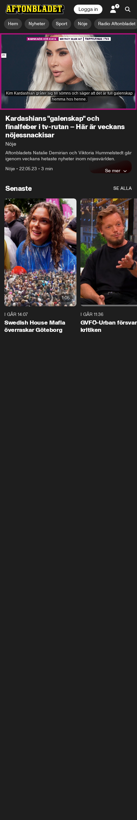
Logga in (88, 9)
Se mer (112, 170)
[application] (68, 71)
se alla (122, 188)
